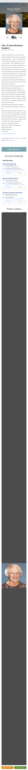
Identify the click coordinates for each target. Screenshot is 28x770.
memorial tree (17, 138)
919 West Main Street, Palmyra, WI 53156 (14, 198)
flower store (12, 140)
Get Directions (8, 172)
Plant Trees (20, 172)
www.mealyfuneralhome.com (8, 133)
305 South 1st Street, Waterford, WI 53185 (14, 170)
